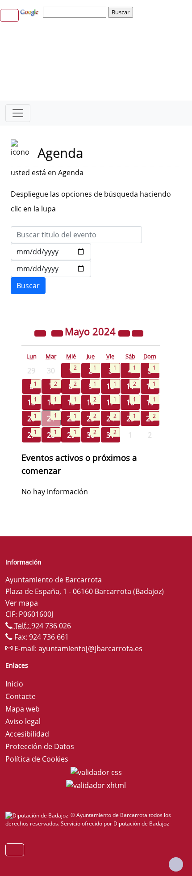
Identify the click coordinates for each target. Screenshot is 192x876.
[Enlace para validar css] (96, 771)
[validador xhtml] (96, 785)
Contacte (20, 696)
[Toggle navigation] (17, 113)
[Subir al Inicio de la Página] (176, 864)
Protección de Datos (39, 746)
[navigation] (76, 12)
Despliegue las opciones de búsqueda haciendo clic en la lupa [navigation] (91, 201)
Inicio (14, 684)
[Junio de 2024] (137, 332)
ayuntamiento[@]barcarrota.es (90, 648)
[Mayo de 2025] (125, 332)
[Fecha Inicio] (51, 251)
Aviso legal (23, 721)
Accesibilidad (27, 734)
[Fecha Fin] (51, 268)
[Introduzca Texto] (76, 234)
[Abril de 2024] (58, 332)
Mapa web (22, 709)
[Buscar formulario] (28, 285)
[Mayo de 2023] (41, 332)
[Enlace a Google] (31, 12)
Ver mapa (21, 603)
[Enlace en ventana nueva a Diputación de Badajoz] (38, 815)
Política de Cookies (36, 759)
